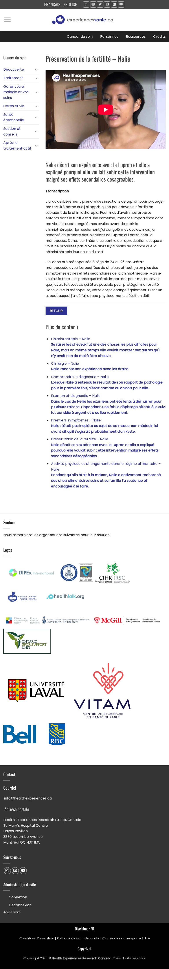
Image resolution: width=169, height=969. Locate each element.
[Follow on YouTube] (121, 4)
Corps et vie (13, 106)
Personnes (109, 36)
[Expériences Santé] (84, 19)
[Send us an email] (107, 4)
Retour (56, 311)
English (71, 4)
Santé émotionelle (13, 117)
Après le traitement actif (17, 145)
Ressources (136, 36)
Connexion (18, 897)
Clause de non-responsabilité (126, 938)
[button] (7, 20)
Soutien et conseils (12, 131)
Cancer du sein (80, 36)
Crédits (159, 36)
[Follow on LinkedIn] (114, 4)
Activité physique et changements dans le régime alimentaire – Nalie (106, 475)
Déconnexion (20, 905)
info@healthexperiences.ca (28, 798)
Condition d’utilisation (36, 938)
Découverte (13, 69)
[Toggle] (36, 69)
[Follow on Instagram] (93, 4)
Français (52, 4)
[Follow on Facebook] (86, 4)
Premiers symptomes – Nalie (104, 426)
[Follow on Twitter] (100, 4)
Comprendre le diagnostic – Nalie (107, 382)
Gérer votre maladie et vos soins (16, 92)
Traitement (13, 77)
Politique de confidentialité (78, 938)
